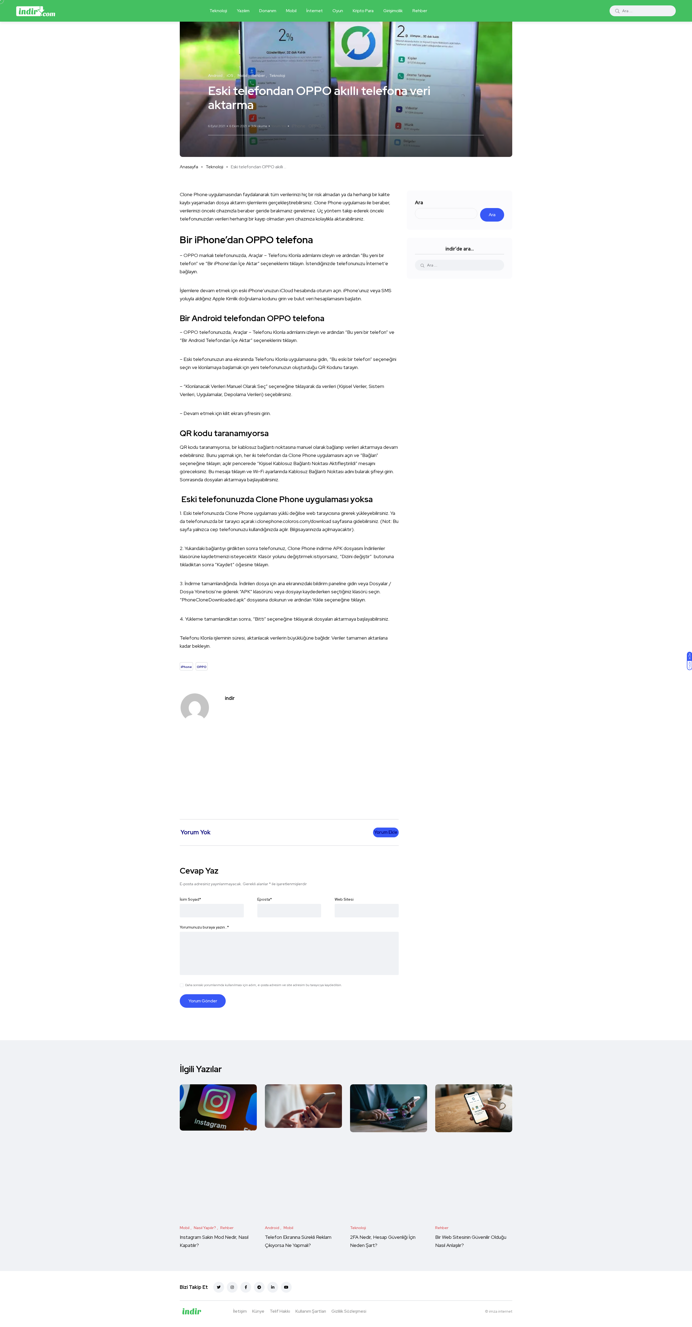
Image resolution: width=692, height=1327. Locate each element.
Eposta (264, 899)
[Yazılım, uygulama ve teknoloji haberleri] (35, 10)
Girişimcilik (393, 11)
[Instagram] (232, 1287)
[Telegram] (259, 1287)
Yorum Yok (278, 126)
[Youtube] (286, 1287)
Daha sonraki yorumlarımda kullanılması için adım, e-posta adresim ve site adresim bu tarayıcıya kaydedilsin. (263, 985)
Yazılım (243, 11)
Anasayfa (189, 167)
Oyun (337, 11)
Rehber (419, 11)
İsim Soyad (190, 899)
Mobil (291, 11)
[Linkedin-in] (272, 1287)
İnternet (314, 11)
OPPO (314, 126)
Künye (258, 1311)
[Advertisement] (290, 768)
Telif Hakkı (280, 1311)
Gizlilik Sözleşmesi (348, 1311)
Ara (419, 202)
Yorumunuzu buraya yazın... (204, 927)
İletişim (240, 1311)
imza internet (500, 1311)
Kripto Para (363, 11)
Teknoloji (218, 11)
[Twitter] (218, 1287)
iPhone (298, 126)
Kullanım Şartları (310, 1311)
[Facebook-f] (245, 1287)
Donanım (267, 11)
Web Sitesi (344, 899)
